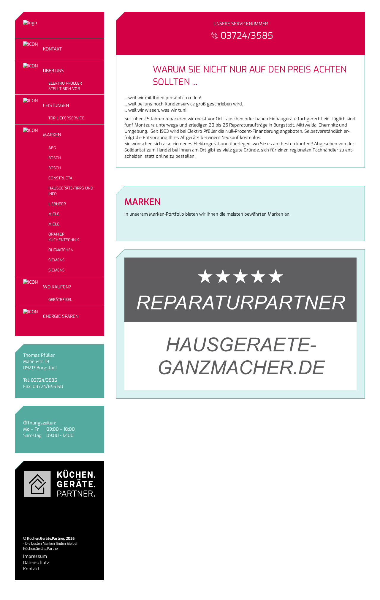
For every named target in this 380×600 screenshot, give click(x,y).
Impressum (35, 556)
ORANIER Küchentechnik (63, 237)
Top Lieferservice (66, 118)
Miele (53, 214)
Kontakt (52, 49)
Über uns (53, 71)
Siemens (56, 260)
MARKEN (52, 135)
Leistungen (56, 105)
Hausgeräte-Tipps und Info (70, 191)
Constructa (60, 178)
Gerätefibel (60, 299)
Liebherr (57, 203)
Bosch (54, 157)
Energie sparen (60, 316)
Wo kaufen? (57, 287)
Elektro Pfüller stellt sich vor (65, 86)
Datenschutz (36, 563)
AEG (52, 147)
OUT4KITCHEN (60, 249)
